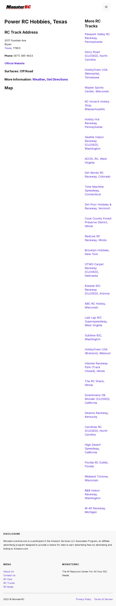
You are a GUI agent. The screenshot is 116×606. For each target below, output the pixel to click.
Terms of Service (103, 599)
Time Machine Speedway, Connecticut (94, 190)
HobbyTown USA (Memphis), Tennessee (96, 73)
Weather (38, 79)
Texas (8, 48)
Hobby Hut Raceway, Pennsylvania (93, 123)
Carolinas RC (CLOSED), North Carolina (96, 430)
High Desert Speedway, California (93, 448)
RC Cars (7, 579)
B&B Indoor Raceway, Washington (92, 494)
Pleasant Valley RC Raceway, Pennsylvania (97, 37)
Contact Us (9, 575)
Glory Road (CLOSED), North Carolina (96, 55)
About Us (8, 571)
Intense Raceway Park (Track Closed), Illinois (96, 367)
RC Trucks (9, 583)
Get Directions (57, 79)
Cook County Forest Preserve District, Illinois (98, 222)
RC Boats (8, 586)
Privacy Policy (83, 599)
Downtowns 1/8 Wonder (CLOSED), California (97, 398)
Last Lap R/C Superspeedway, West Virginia (96, 321)
